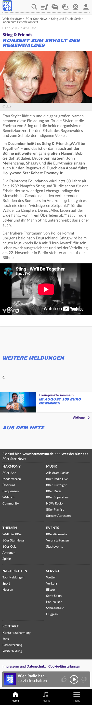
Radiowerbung (12, 645)
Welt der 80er (12, 19)
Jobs (5, 639)
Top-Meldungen (13, 577)
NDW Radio (54, 503)
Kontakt (10, 626)
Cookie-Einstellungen (64, 666)
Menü (76, 700)
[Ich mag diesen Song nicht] (83, 679)
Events (52, 528)
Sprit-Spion (54, 596)
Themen (9, 528)
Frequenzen (10, 491)
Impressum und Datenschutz (24, 666)
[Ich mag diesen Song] (64, 679)
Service (53, 571)
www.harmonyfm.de (38, 454)
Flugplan (52, 614)
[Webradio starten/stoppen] (74, 679)
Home (15, 700)
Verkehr (55, 5)
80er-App (9, 473)
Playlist (44, 5)
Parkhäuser (54, 602)
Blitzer (50, 589)
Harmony (11, 466)
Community (10, 503)
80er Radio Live (57, 479)
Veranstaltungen (57, 540)
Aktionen (79, 417)
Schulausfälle (55, 608)
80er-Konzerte (56, 534)
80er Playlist (55, 509)
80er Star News (37, 19)
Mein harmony (86, 5)
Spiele (6, 559)
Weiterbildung (12, 651)
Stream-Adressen (58, 515)
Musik (51, 466)
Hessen (7, 589)
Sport (6, 583)
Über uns (8, 485)
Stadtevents (54, 546)
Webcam (75, 5)
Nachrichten (14, 571)
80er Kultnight (56, 485)
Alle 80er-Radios (57, 473)
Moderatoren (11, 479)
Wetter (65, 5)
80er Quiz (9, 546)
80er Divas (54, 491)
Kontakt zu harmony (16, 632)
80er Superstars (57, 497)
